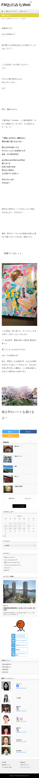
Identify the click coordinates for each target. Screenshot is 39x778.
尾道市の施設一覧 (6, 666)
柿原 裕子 (24, 18)
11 (10, 526)
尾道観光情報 (5, 669)
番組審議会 (22, 762)
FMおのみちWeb (18, 775)
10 (5, 526)
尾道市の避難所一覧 (6, 664)
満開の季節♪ (12, 498)
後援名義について (6, 764)
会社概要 (4, 762)
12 (14, 526)
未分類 (5, 570)
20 (19, 528)
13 (19, 526)
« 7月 (4, 535)
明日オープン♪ (18, 456)
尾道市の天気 (5, 672)
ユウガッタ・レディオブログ (10, 564)
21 (24, 528)
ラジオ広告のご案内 (7, 767)
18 (10, 528)
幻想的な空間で (19, 486)
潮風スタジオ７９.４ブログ (13, 18)
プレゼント (6, 567)
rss (31, 2)
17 (5, 528)
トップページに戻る (19, 506)
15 (28, 526)
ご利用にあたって (24, 764)
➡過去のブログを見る (21, 688)
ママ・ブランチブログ (9, 559)
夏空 (16, 466)
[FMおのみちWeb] (15, 5)
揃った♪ (17, 476)
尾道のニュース (7, 557)
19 (14, 528)
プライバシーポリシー (25, 767)
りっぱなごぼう (27, 498)
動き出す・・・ (19, 446)
